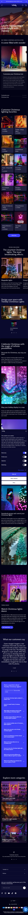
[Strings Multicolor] (20, 198)
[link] (11, 268)
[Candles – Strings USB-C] (20, 121)
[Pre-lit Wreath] (7, 180)
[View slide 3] (15, 332)
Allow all (14, 474)
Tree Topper (18, 225)
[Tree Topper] (20, 218)
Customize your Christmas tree (5, 96)
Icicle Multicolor (19, 149)
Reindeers (17, 187)
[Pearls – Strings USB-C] (7, 160)
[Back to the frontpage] (1, 22)
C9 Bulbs (4, 129)
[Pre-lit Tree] (20, 160)
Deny (14, 482)
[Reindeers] (20, 180)
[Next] (26, 1)
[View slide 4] (16, 332)
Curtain (4, 149)
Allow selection (14, 478)
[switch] (25, 457)
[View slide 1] (11, 332)
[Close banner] (26, 431)
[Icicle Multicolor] (20, 141)
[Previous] (1, 1)
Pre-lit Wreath (5, 187)
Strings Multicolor (19, 206)
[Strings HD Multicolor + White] (7, 198)
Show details (21, 470)
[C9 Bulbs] (7, 121)
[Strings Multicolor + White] (7, 218)
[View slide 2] (13, 332)
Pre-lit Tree (18, 167)
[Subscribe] (24, 888)
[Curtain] (7, 141)
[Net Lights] (23, 316)
